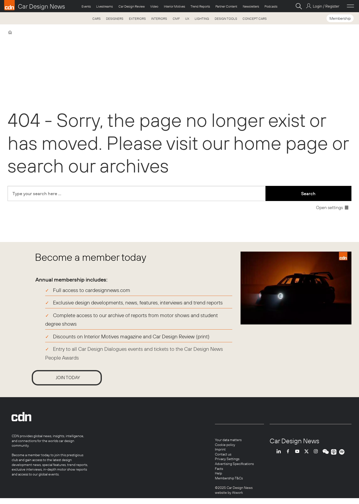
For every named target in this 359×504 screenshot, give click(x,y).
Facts (219, 468)
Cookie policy (225, 445)
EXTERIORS (137, 18)
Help (218, 473)
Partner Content (226, 6)
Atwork (237, 492)
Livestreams (104, 6)
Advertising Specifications (234, 464)
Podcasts (270, 6)
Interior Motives (174, 6)
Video (154, 6)
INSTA (317, 452)
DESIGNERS (114, 18)
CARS (96, 18)
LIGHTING (202, 18)
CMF (176, 18)
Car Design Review (131, 6)
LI (280, 452)
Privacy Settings (227, 459)
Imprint (220, 449)
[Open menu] (350, 6)
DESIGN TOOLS (226, 18)
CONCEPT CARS (255, 18)
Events (86, 6)
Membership (340, 18)
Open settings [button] (329, 207)
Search (308, 193)
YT (298, 452)
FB (289, 452)
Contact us (223, 454)
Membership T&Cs (229, 478)
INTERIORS (159, 18)
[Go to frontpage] (34, 5)
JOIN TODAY (68, 377)
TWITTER (307, 452)
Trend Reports (200, 6)
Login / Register (326, 6)
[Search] (299, 6)
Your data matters (228, 440)
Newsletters (251, 6)
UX (187, 18)
